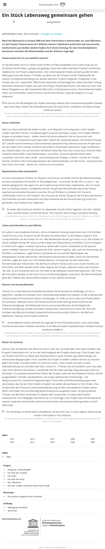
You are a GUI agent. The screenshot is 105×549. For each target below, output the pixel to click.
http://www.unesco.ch (11, 518)
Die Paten (12, 476)
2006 (93, 442)
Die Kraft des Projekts (17, 472)
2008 (73, 442)
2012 (32, 442)
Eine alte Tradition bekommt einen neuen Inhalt (28, 485)
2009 (73, 439)
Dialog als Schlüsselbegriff (19, 469)
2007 (93, 439)
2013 (32, 439)
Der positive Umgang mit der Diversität (25, 496)
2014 (12, 442)
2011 (52, 439)
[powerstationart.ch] (52, 4)
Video (8, 456)
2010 (52, 442)
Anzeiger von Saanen (51, 33)
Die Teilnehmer (14, 482)
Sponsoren (12, 510)
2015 (12, 439)
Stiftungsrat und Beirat (17, 507)
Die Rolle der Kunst (16, 479)
